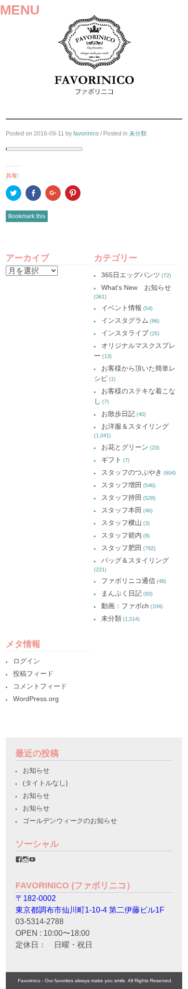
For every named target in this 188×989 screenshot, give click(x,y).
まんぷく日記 (121, 593)
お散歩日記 (118, 414)
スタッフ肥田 (121, 548)
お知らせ (36, 770)
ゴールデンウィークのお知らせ (70, 820)
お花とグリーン (124, 447)
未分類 (138, 133)
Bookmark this (26, 216)
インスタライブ (124, 333)
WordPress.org (36, 699)
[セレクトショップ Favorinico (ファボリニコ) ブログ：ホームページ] (94, 98)
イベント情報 (121, 308)
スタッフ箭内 (121, 535)
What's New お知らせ (136, 287)
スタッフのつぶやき (131, 472)
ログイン (26, 661)
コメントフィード (40, 686)
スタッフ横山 (121, 522)
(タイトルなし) (45, 783)
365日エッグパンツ (130, 275)
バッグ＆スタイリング (135, 560)
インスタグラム (124, 320)
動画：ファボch (125, 606)
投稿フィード (33, 673)
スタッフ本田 (121, 510)
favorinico (86, 133)
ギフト (111, 460)
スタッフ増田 (121, 485)
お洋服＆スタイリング (135, 426)
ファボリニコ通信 (128, 580)
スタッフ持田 (121, 497)
